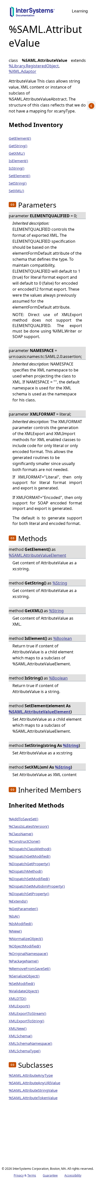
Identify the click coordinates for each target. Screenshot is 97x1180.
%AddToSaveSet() (23, 818)
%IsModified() (21, 923)
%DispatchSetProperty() (29, 893)
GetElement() (20, 138)
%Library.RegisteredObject (34, 66)
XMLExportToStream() (27, 1013)
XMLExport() (19, 1005)
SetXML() (16, 190)
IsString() (16, 168)
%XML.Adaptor (22, 71)
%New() (15, 931)
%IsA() (14, 916)
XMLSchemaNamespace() (30, 1043)
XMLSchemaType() (25, 1050)
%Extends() (18, 901)
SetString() (18, 183)
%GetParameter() (23, 908)
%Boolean (62, 638)
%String (59, 583)
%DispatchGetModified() (29, 856)
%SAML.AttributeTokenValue (33, 1097)
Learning (80, 11)
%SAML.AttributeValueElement (37, 555)
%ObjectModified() (25, 946)
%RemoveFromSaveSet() (29, 968)
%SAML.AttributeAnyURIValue (34, 1082)
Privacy (19, 1175)
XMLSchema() (20, 1035)
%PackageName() (24, 960)
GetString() (18, 145)
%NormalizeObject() (26, 938)
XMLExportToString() (26, 1020)
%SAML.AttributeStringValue (33, 1090)
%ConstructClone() (24, 841)
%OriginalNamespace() (28, 953)
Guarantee (50, 1175)
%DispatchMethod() (26, 871)
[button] (12, 204)
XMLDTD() (17, 998)
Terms (31, 1175)
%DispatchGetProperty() (29, 863)
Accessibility (72, 1175)
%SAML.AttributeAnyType (31, 1075)
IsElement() (18, 160)
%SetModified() (22, 983)
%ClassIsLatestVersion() (29, 826)
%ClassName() (21, 833)
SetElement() (19, 175)
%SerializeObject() (24, 975)
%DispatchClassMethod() (30, 848)
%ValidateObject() (24, 990)
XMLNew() (18, 1028)
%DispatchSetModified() (29, 878)
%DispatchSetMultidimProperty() (37, 886)
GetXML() (17, 153)
